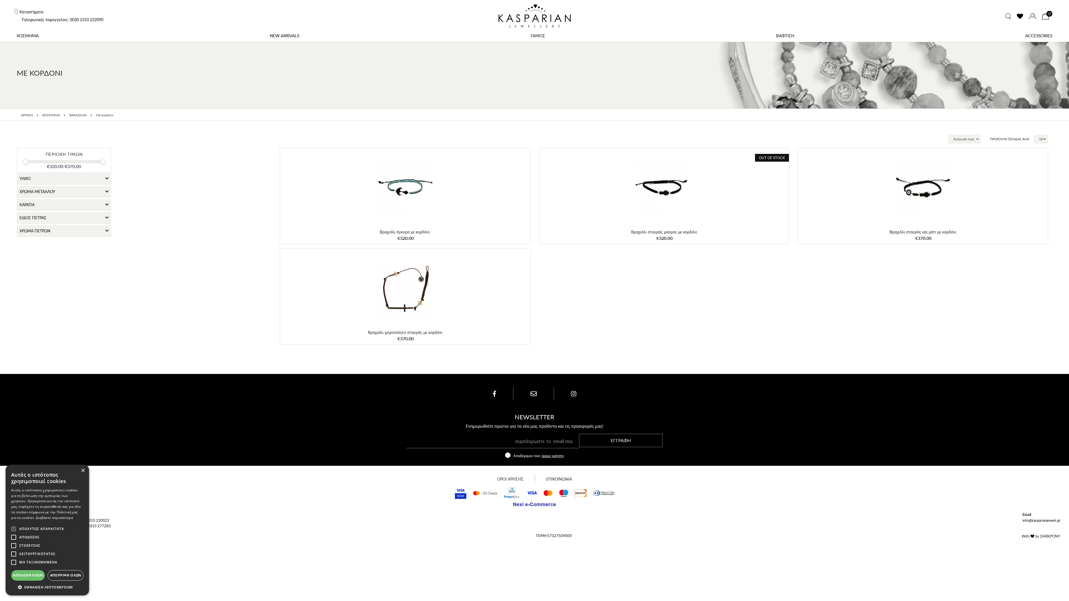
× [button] (83, 471)
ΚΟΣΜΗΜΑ (28, 35)
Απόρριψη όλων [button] (65, 575)
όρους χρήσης (553, 455)
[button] (519, 158)
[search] (1008, 16)
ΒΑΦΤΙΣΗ (785, 35)
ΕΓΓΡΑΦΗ (621, 440)
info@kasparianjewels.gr (1042, 520)
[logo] (534, 16)
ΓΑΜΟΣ (538, 35)
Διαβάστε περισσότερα (54, 517)
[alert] (47, 530)
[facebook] (494, 393)
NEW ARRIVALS (284, 35)
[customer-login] (1032, 16)
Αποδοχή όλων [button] (28, 575)
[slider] (25, 161)
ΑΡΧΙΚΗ (27, 115)
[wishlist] (1020, 16)
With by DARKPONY (1041, 536)
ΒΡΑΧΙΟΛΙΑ (78, 115)
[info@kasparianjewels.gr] (534, 393)
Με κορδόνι (104, 115)
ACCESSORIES (1038, 35)
